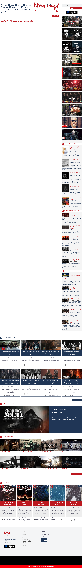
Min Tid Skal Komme (57, 503)
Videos (12, 9)
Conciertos (20, 9)
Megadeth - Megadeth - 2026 (75, 147)
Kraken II (25, 503)
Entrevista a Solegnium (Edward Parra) (75, 214)
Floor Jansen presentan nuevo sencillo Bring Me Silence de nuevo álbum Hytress (51, 353)
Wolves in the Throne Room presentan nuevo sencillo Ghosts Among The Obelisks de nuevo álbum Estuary (10, 382)
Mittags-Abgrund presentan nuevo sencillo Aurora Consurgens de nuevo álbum (51, 382)
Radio (4, 11)
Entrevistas (28, 5)
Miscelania (29, 9)
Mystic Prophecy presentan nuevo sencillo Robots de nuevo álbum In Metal (31, 353)
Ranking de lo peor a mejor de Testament (75, 299)
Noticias (12, 5)
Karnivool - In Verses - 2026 (75, 160)
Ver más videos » (76, 474)
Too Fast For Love (73, 503)
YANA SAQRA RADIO (77, 8)
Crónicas (5, 9)
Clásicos (20, 5)
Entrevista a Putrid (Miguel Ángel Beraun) (75, 248)
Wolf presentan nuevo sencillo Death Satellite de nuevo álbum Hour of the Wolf (10, 353)
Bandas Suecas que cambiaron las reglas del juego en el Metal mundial (71, 276)
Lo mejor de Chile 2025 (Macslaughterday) (75, 310)
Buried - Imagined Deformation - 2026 (74, 185)
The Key (41, 503)
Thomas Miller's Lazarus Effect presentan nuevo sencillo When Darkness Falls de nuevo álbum (71, 382)
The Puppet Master (8, 503)
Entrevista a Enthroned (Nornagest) (75, 237)
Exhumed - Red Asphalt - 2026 (75, 198)
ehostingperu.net (36, 566)
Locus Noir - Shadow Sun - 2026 (75, 173)
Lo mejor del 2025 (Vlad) (74, 321)
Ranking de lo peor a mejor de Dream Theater (75, 288)
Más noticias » (77, 400)
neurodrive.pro (50, 566)
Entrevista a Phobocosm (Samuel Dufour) (75, 260)
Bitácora (26, 7)
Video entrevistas (16, 7)
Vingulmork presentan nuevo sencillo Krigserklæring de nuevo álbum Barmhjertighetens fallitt (31, 382)
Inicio (23, 531)
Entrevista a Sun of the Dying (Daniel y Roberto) (75, 227)
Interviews (5, 7)
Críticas (5, 5)
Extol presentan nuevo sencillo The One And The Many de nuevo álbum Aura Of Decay (71, 353)
